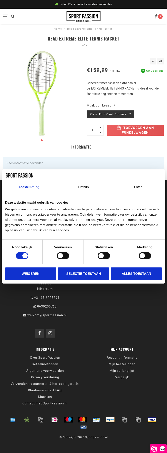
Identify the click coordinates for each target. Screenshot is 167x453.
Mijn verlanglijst (122, 370)
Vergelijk (122, 377)
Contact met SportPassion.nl (45, 403)
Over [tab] (138, 187)
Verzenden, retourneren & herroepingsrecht (45, 383)
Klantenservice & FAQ (45, 390)
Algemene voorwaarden (45, 370)
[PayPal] (110, 419)
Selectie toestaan (83, 274)
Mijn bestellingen (122, 364)
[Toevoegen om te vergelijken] (160, 61)
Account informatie (122, 357)
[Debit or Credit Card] (40, 419)
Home (58, 28)
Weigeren (31, 274)
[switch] (63, 255)
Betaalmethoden (45, 364)
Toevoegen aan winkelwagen (138, 130)
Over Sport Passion (45, 357)
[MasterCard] (82, 419)
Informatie (81, 147)
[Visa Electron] (83, 427)
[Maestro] (68, 419)
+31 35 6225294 (46, 297)
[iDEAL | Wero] (54, 419)
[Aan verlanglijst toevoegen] (153, 61)
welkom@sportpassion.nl (47, 315)
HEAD (83, 44)
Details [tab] (83, 187)
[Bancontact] (96, 419)
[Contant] (26, 419)
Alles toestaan (136, 274)
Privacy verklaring (45, 377)
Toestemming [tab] (29, 187)
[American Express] (12, 419)
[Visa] (152, 419)
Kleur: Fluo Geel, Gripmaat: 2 (110, 114)
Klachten (45, 397)
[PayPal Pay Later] (138, 419)
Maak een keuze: (101, 105)
